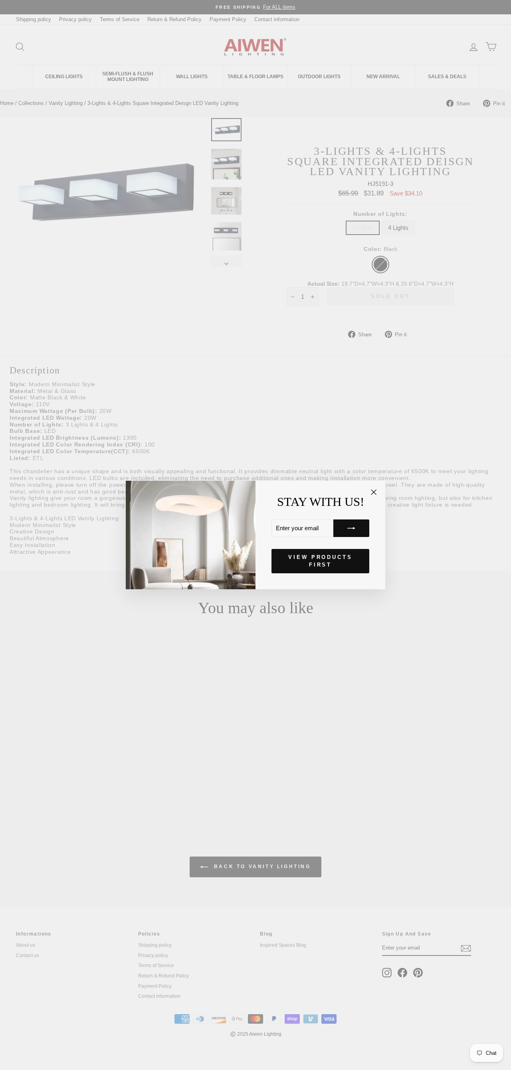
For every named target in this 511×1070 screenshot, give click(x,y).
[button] (351, 528)
